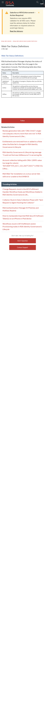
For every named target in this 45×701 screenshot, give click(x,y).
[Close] (38, 13)
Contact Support (22, 247)
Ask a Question (22, 241)
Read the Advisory (16, 31)
